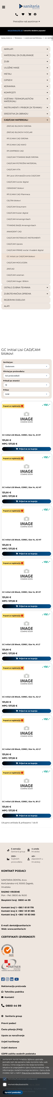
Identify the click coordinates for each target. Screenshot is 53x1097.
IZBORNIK (4, 7)
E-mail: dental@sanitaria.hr (16, 925)
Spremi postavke (13, 1092)
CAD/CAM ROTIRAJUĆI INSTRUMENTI (23, 238)
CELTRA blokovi (14, 200)
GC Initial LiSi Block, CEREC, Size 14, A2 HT (21, 487)
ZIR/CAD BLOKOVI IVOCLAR (19, 132)
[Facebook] (3, 979)
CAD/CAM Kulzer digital (17, 213)
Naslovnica (6, 38)
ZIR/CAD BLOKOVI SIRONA (19, 126)
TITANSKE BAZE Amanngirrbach (21, 225)
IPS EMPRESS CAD (15, 151)
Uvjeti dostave (9, 1047)
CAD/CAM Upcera (15, 244)
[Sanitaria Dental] (29, 7)
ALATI (7, 306)
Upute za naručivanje (12, 1035)
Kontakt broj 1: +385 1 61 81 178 (17, 907)
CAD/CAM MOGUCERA (17, 262)
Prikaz (6, 390)
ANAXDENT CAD (14, 231)
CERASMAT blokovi (15, 188)
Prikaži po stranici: (11, 381)
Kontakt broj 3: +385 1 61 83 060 (18, 914)
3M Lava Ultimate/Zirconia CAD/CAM (23, 176)
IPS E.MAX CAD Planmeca (18, 194)
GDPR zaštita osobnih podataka (18, 1054)
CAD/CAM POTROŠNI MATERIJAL (22, 163)
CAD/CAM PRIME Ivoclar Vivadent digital (25, 250)
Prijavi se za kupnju (28, 449)
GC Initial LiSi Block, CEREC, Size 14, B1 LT (21, 801)
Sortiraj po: (8, 362)
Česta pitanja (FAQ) (12, 1029)
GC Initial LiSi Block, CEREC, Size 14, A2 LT (21, 697)
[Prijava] (35, 14)
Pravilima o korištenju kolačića (35, 1073)
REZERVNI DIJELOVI (14, 300)
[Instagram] (7, 979)
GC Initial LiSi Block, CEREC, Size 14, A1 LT (21, 644)
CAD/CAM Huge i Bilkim (18, 281)
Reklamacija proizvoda (13, 986)
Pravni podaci (8, 1023)
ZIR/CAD (10, 269)
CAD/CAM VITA (13, 169)
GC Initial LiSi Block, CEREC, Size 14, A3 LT (21, 749)
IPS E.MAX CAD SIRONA (17, 138)
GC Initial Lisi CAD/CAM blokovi (21, 256)
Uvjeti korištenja (10, 1041)
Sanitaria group (13, 1016)
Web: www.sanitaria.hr (13, 929)
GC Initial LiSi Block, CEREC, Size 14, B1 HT (21, 592)
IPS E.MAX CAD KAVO (16, 145)
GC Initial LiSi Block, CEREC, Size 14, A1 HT (21, 435)
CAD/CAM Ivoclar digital (18, 182)
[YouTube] (16, 979)
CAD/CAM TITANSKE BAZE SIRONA (22, 157)
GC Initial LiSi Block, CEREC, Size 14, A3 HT (21, 540)
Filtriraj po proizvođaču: (13, 371)
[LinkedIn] (11, 979)
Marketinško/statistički (18, 1084)
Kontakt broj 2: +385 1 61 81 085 (18, 911)
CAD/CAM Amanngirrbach (18, 219)
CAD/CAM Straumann (16, 207)
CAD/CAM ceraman (15, 275)
